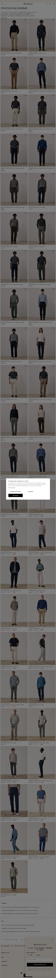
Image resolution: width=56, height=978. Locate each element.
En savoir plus (11, 487)
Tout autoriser (16, 495)
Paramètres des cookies (15, 491)
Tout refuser (30, 491)
